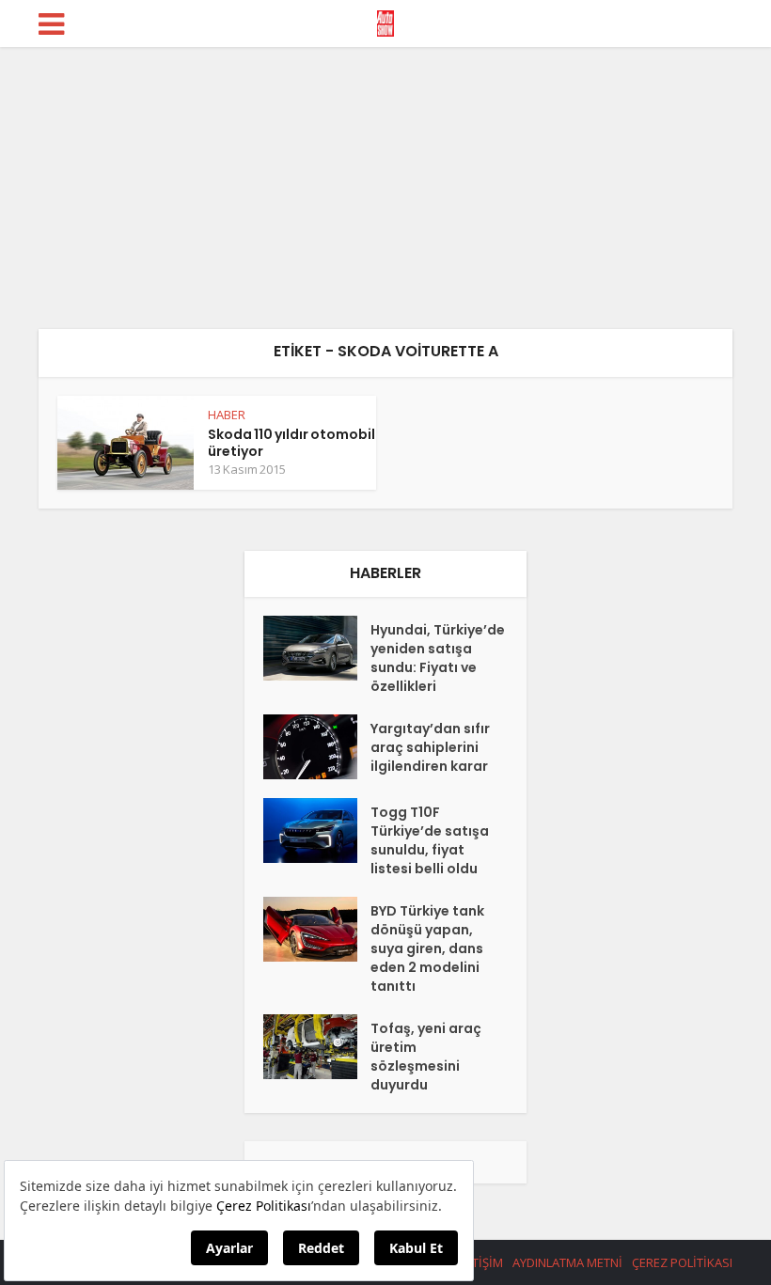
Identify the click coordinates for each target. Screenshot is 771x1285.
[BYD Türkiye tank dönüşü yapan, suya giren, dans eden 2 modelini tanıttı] (316, 929)
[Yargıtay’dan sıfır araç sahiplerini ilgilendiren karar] (316, 746)
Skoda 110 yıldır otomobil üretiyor (291, 443)
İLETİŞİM (479, 1262)
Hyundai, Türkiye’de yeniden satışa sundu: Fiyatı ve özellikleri (437, 658)
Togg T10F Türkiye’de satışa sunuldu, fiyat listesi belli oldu (429, 840)
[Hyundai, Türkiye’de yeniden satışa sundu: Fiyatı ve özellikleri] (316, 648)
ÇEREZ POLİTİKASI (682, 1262)
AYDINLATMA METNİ (567, 1262)
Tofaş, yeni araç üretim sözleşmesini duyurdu (425, 1056)
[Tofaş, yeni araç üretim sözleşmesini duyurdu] (316, 1046)
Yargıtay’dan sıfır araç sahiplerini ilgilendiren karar (430, 747)
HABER (226, 414)
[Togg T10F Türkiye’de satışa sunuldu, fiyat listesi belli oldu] (316, 830)
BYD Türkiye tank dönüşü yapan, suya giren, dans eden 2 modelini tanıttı (427, 948)
